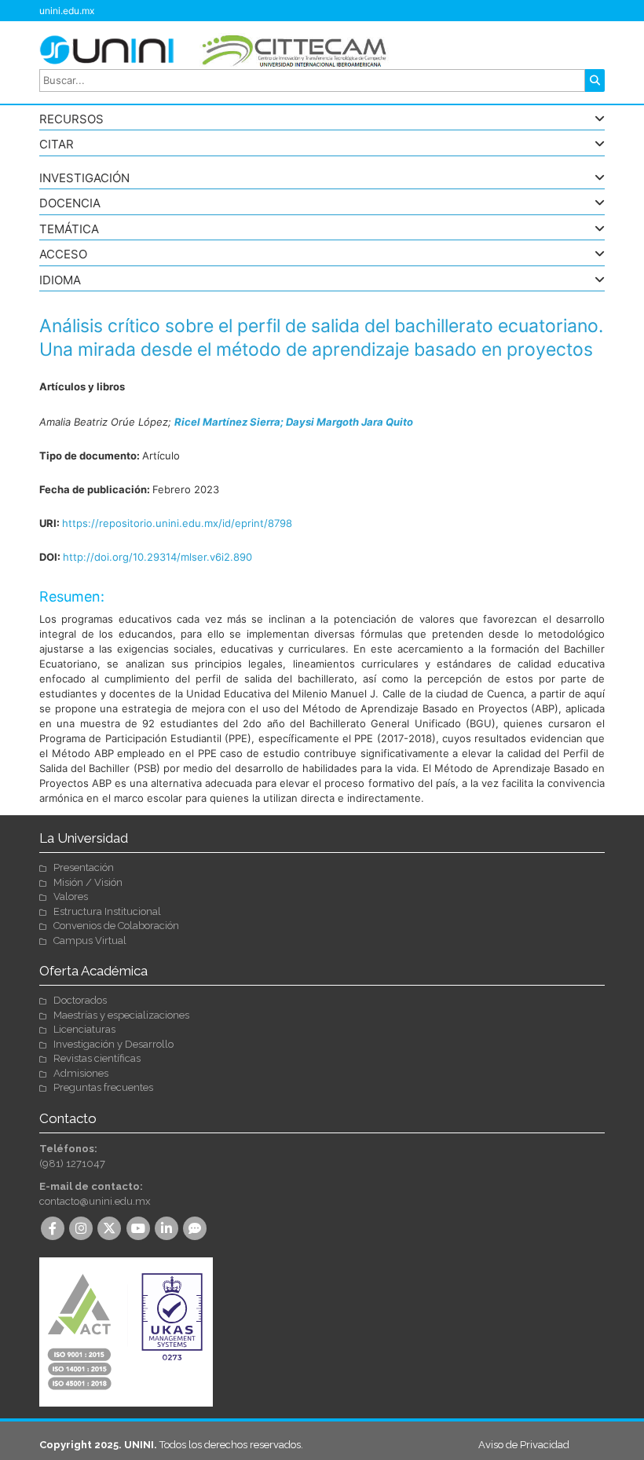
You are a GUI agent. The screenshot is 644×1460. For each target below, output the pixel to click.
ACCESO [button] (63, 255)
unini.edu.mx (66, 10)
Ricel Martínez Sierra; (230, 421)
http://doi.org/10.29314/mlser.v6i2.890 (157, 557)
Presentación (83, 867)
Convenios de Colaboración (116, 925)
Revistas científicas (97, 1058)
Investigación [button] (84, 178)
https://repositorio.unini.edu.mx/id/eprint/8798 (177, 523)
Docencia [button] (70, 203)
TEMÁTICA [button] (69, 229)
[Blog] (196, 1229)
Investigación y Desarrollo (113, 1044)
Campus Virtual (89, 940)
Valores (70, 896)
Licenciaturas (84, 1029)
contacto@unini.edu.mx (95, 1201)
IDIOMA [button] (60, 280)
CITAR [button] (56, 145)
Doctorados (80, 1000)
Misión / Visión (88, 882)
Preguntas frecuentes (103, 1087)
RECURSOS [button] (71, 119)
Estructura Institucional (107, 911)
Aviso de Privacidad (523, 1445)
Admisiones (80, 1073)
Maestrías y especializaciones (121, 1015)
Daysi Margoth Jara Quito (349, 421)
